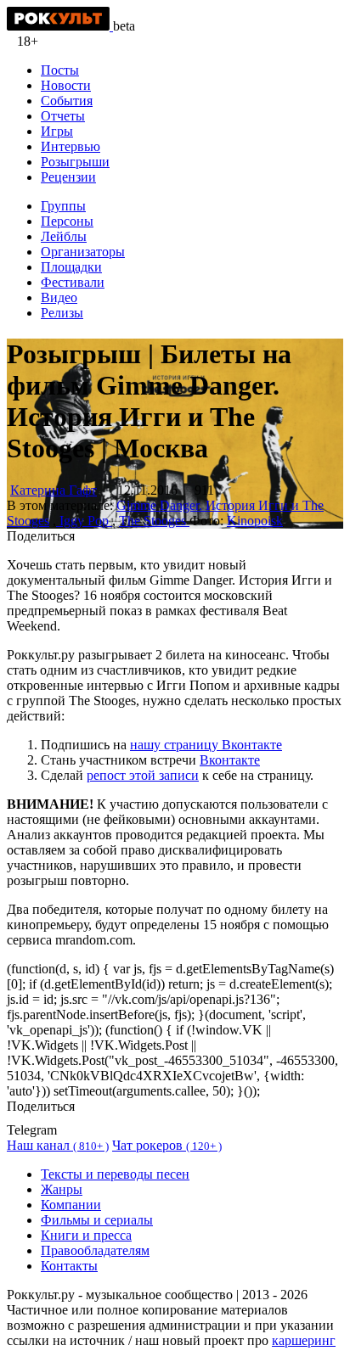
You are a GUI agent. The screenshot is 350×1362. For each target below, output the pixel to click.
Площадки (71, 267)
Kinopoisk (255, 520)
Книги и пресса (86, 1235)
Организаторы (83, 251)
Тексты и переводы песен (115, 1174)
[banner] (60, 26)
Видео (59, 297)
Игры (57, 131)
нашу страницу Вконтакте (206, 744)
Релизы (62, 312)
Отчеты (63, 116)
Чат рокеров (167, 1145)
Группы (63, 206)
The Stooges (154, 520)
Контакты (69, 1265)
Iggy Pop (84, 520)
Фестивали (72, 282)
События (67, 100)
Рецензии (68, 177)
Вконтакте (230, 760)
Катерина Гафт (53, 490)
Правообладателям (95, 1250)
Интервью (70, 146)
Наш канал (58, 1145)
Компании (71, 1204)
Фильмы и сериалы (97, 1220)
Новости (66, 85)
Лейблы (64, 236)
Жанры (61, 1189)
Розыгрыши (75, 161)
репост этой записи (143, 775)
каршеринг (304, 1340)
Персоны (67, 221)
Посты (60, 70)
